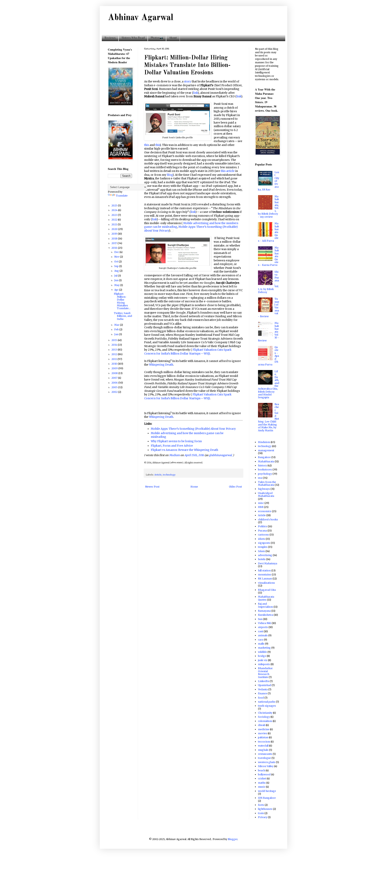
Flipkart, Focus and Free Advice (172, 445)
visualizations (266, 582)
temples (262, 546)
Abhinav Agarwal (140, 18)
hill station (264, 570)
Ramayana (264, 610)
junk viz (262, 660)
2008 (114, 373)
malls (261, 643)
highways (264, 488)
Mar (117, 324)
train (261, 813)
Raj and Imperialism (265, 605)
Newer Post (152, 486)
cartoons (263, 534)
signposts (264, 542)
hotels (261, 559)
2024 (114, 210)
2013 (114, 349)
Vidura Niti (264, 623)
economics (264, 511)
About (173, 37)
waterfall (263, 745)
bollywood (264, 774)
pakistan (263, 737)
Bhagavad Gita (267, 589)
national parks (266, 701)
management (266, 450)
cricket (262, 778)
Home (194, 486)
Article (158, 474)
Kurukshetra (265, 614)
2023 (114, 214)
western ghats (266, 762)
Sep (116, 266)
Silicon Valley (266, 766)
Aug (117, 270)
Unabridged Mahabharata (266, 494)
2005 (114, 387)
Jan (116, 334)
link (195, 93)
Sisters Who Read (133, 37)
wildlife (262, 651)
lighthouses (265, 808)
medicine (263, 729)
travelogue (264, 757)
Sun (260, 619)
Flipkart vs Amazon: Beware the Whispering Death (184, 450)
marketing (264, 647)
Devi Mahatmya (267, 563)
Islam (261, 551)
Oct (116, 261)
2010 (114, 363)
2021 (114, 224)
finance (262, 693)
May (117, 285)
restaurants (265, 753)
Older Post (235, 486)
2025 (114, 205)
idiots (261, 538)
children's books (268, 519)
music (261, 786)
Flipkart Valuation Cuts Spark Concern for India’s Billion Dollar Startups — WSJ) (187, 351)
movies (262, 733)
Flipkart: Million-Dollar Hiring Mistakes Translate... (122, 301)
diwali (261, 725)
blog (170, 175)
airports (263, 627)
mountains (264, 574)
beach (261, 770)
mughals (263, 749)
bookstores (265, 469)
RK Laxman (265, 578)
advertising (265, 555)
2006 (114, 382)
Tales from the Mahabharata (267, 483)
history (262, 465)
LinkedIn (263, 681)
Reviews (110, 37)
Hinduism (264, 442)
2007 (114, 377)
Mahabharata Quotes (266, 598)
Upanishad (264, 685)
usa (260, 477)
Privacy (262, 817)
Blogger (232, 839)
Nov (117, 256)
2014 (114, 344)
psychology (265, 473)
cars (260, 639)
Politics (262, 526)
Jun (116, 280)
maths (262, 782)
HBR (260, 507)
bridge (262, 655)
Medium (174, 455)
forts (261, 804)
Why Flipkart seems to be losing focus (176, 441)
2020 (114, 229)
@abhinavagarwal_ (221, 455)
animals (263, 635)
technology (169, 474)
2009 (114, 368)
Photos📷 (157, 37)
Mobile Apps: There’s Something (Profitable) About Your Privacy (193, 429)
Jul (116, 275)
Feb (116, 329)
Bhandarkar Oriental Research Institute (265, 672)
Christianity (265, 712)
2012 (114, 354)
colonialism (265, 721)
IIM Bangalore (267, 797)
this (146, 145)
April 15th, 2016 (194, 455)
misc (261, 502)
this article (228, 171)
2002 (114, 391)
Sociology (264, 716)
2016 (114, 247)
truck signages (267, 705)
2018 (114, 238)
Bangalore (264, 457)
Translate (122, 195)
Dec (117, 252)
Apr (116, 289)
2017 (114, 243)
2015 (114, 340)
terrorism (264, 741)
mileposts (264, 664)
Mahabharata (266, 461)
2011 (114, 359)
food (261, 697)
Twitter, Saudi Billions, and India (123, 316)
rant (260, 631)
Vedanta (263, 689)
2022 (114, 219)
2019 (114, 233)
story (187, 81)
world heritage (267, 790)
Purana (262, 530)
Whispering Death (161, 364)
